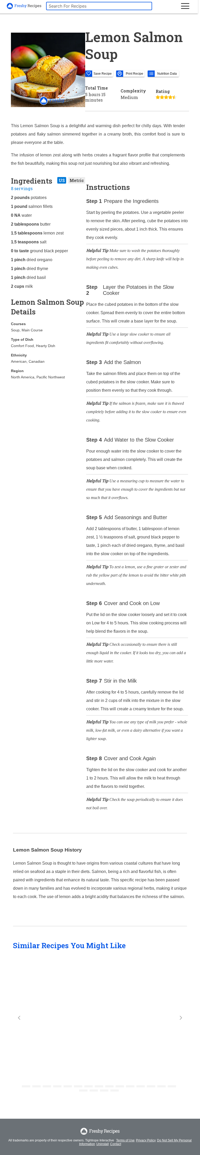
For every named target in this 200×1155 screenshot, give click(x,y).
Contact (115, 1144)
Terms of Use (125, 1140)
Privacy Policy (146, 1140)
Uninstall (102, 1144)
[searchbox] (99, 6)
